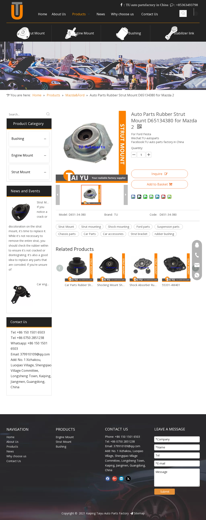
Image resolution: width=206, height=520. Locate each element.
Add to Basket (157, 184)
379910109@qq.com (35, 354)
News (10, 451)
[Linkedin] (121, 478)
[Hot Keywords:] (183, 13)
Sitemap (139, 513)
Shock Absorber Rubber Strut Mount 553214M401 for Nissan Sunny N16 (112, 285)
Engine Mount (83, 33)
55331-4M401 (139, 285)
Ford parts (143, 227)
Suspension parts (168, 227)
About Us (12, 442)
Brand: (108, 214)
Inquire (156, 174)
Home (10, 437)
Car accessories (113, 234)
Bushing (134, 33)
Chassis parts (67, 234)
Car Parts (90, 234)
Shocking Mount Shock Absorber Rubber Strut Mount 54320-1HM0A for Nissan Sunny (177, 285)
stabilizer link (184, 33)
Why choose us (16, 456)
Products (12, 446)
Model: (63, 214)
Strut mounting (91, 227)
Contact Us (13, 461)
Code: (153, 214)
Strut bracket (139, 234)
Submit (164, 491)
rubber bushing (164, 234)
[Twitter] (128, 478)
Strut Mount (35, 33)
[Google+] (114, 478)
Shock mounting (118, 227)
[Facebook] (107, 478)
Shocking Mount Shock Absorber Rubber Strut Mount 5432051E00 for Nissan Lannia (79, 285)
